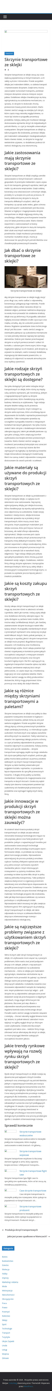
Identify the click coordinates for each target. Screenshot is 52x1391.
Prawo (4, 1307)
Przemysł (6, 1311)
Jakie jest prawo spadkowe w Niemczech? (27, 1236)
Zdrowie (5, 1358)
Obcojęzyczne (8, 1299)
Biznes (4, 1257)
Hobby (4, 1273)
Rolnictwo (6, 1316)
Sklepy (4, 1320)
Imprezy (5, 1278)
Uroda (4, 1345)
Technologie (7, 1328)
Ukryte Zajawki (8, 1341)
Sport (4, 1324)
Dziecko (5, 1265)
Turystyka (6, 1337)
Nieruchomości (8, 1295)
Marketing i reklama (10, 1282)
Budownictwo (7, 1261)
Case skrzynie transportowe (33, 1190)
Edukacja (5, 1269)
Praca (4, 1303)
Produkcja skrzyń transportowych (21, 1230)
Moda (4, 1286)
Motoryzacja (7, 1290)
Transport (9, 53)
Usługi (4, 1349)
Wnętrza (5, 1354)
